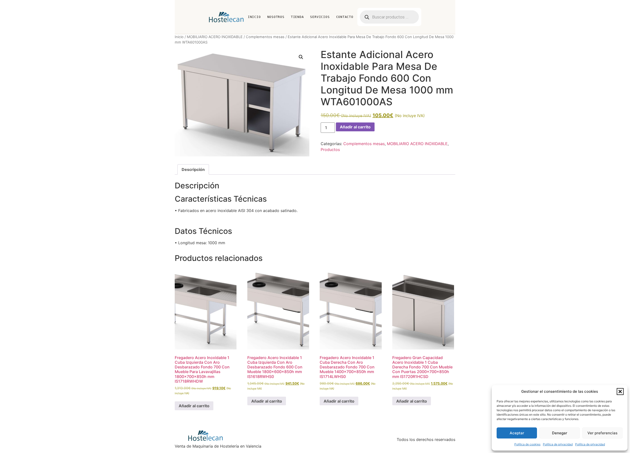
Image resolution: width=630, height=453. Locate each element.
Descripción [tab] (193, 169)
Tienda (297, 17)
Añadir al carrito (355, 126)
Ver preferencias (602, 433)
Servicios (320, 17)
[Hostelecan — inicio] (226, 17)
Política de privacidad (558, 444)
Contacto (344, 17)
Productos (330, 149)
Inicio (254, 17)
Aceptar (517, 433)
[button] (620, 391)
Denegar (559, 433)
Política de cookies (527, 444)
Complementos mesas (265, 37)
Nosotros (275, 17)
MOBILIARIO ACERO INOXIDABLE (215, 37)
